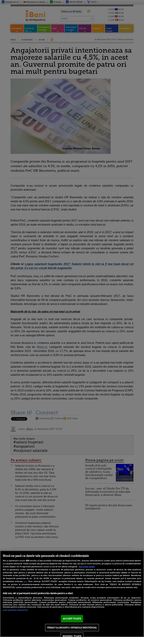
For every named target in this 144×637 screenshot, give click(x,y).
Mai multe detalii (87, 567)
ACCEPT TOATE (72, 618)
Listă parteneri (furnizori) (15, 610)
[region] (72, 594)
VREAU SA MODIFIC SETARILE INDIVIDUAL (72, 627)
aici (25, 581)
